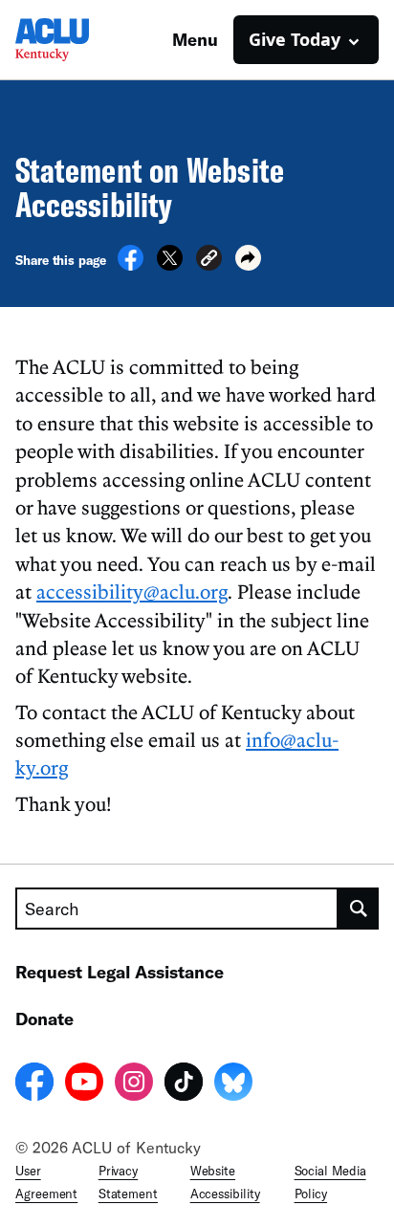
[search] (359, 908)
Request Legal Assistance (119, 971)
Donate (44, 1018)
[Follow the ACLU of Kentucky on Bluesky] (233, 1084)
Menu (195, 39)
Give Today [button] (294, 39)
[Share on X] (170, 264)
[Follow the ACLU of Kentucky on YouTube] (84, 1084)
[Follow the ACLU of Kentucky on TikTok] (183, 1084)
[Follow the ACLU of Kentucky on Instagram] (134, 1084)
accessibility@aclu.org (132, 591)
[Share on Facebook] (130, 264)
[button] (209, 260)
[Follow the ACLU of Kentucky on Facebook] (34, 1084)
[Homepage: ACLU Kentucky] (82, 39)
